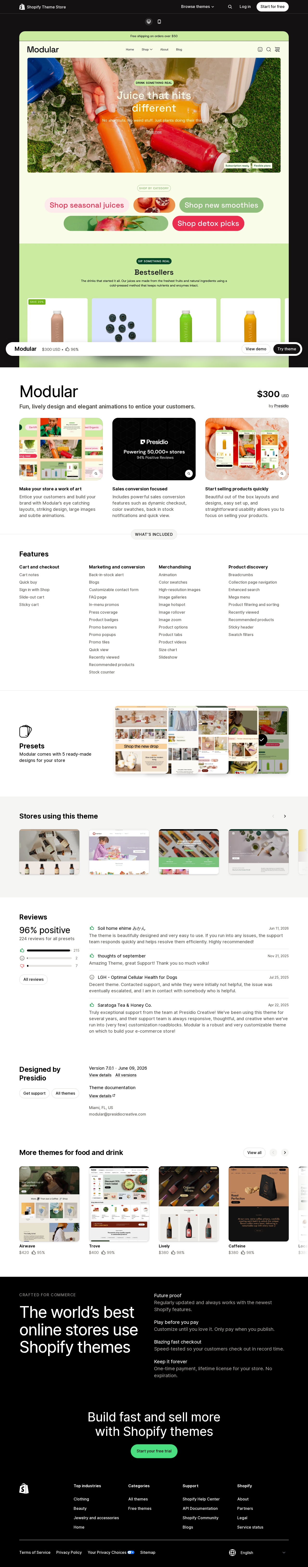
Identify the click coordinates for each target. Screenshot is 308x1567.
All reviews (33, 979)
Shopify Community (200, 1517)
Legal (242, 1517)
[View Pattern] (201, 740)
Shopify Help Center (201, 1499)
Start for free (273, 6)
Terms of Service (35, 1552)
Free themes (139, 1508)
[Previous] (273, 816)
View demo (256, 348)
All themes (65, 1093)
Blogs (188, 1527)
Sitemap (147, 1552)
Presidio (281, 405)
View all (254, 1152)
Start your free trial (154, 1451)
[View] (49, 852)
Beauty (80, 1508)
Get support (34, 1093)
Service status (250, 1527)
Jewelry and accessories (96, 1517)
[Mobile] (159, 21)
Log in (245, 6)
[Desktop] (149, 21)
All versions (125, 1075)
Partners (245, 1508)
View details (100, 1075)
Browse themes (195, 6)
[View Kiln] (141, 740)
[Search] (230, 7)
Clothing (81, 1499)
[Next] (285, 816)
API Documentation (200, 1508)
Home (79, 1527)
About (243, 1499)
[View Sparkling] (171, 740)
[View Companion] (231, 740)
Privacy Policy (69, 1552)
